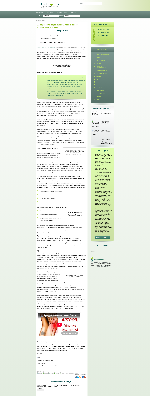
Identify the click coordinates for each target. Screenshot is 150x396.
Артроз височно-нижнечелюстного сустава (44, 385)
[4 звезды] (57, 373)
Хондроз (98, 76)
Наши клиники (39, 12)
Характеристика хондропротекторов (49, 35)
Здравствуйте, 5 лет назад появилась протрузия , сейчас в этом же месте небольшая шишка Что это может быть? (103, 156)
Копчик (102, 41)
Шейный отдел (104, 29)
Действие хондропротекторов (48, 38)
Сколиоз (98, 63)
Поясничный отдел (105, 35)
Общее (98, 99)
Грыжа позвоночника (102, 54)
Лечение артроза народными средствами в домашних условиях (106, 141)
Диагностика (100, 90)
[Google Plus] (85, 377)
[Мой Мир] (83, 377)
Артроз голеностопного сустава (60, 385)
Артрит (98, 82)
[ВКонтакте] (76, 377)
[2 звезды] (45, 373)
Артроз (98, 85)
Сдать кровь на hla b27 (62, 12)
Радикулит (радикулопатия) (101, 66)
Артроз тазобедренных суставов (46, 47)
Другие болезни (100, 79)
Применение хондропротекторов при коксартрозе (53, 42)
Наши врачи (49, 12)
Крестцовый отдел (105, 38)
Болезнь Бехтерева (101, 73)
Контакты (73, 12)
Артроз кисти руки (75, 385)
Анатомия (99, 87)
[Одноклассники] (80, 377)
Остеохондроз (100, 60)
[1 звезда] (40, 373)
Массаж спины (100, 93)
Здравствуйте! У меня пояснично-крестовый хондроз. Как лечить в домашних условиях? (103, 163)
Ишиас (98, 57)
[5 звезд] (62, 373)
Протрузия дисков (101, 70)
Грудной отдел (104, 32)
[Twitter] (78, 377)
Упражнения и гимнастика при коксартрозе (105, 122)
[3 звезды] (51, 373)
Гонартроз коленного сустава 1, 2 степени (106, 132)
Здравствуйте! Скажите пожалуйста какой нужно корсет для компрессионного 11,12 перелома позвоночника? (103, 170)
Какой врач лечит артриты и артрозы (106, 112)
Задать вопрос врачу (102, 237)
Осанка (98, 96)
